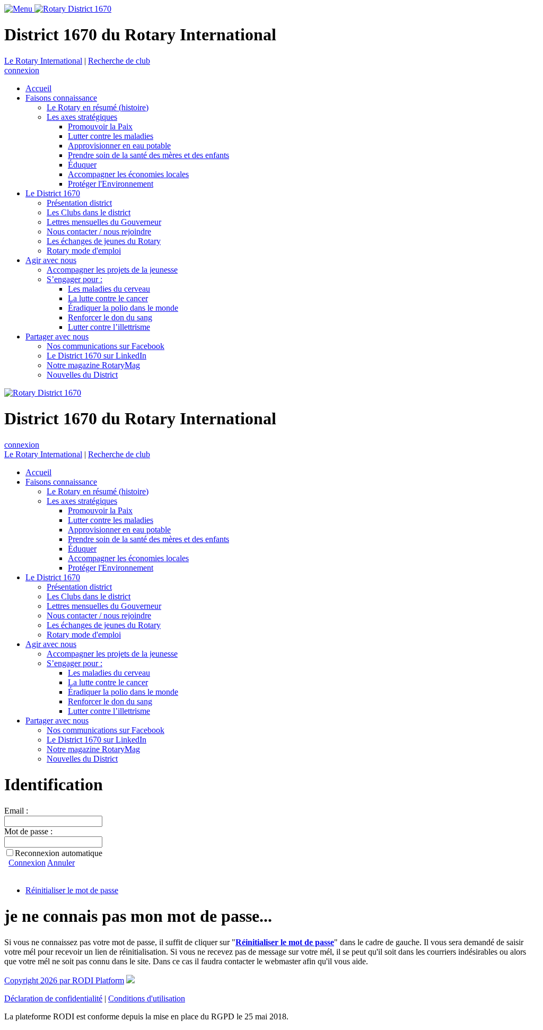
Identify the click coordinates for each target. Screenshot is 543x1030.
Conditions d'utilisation (146, 998)
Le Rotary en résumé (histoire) (97, 107)
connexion (21, 70)
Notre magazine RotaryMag (93, 365)
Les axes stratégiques (82, 116)
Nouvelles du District (82, 374)
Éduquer (82, 164)
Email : (16, 810)
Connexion (27, 862)
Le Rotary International (43, 60)
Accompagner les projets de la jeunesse (112, 269)
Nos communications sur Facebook (105, 346)
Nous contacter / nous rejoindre (99, 231)
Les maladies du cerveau (109, 288)
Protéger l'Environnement (110, 183)
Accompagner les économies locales (128, 174)
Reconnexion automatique (58, 853)
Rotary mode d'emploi (84, 250)
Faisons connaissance (61, 97)
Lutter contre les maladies (110, 136)
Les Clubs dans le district (88, 212)
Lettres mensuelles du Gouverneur (104, 221)
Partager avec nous (57, 336)
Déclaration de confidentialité (53, 998)
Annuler (61, 862)
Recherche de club (119, 60)
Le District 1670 (52, 193)
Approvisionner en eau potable (119, 145)
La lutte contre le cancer (108, 298)
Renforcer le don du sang (110, 317)
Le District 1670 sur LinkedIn (96, 355)
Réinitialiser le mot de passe (71, 890)
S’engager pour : (74, 279)
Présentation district (79, 202)
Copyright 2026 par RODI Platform (64, 980)
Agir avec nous (50, 260)
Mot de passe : (28, 831)
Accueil (38, 88)
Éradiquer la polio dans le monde (123, 307)
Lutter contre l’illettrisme (109, 326)
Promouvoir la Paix (100, 126)
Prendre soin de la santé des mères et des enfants (148, 155)
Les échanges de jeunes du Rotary (104, 241)
